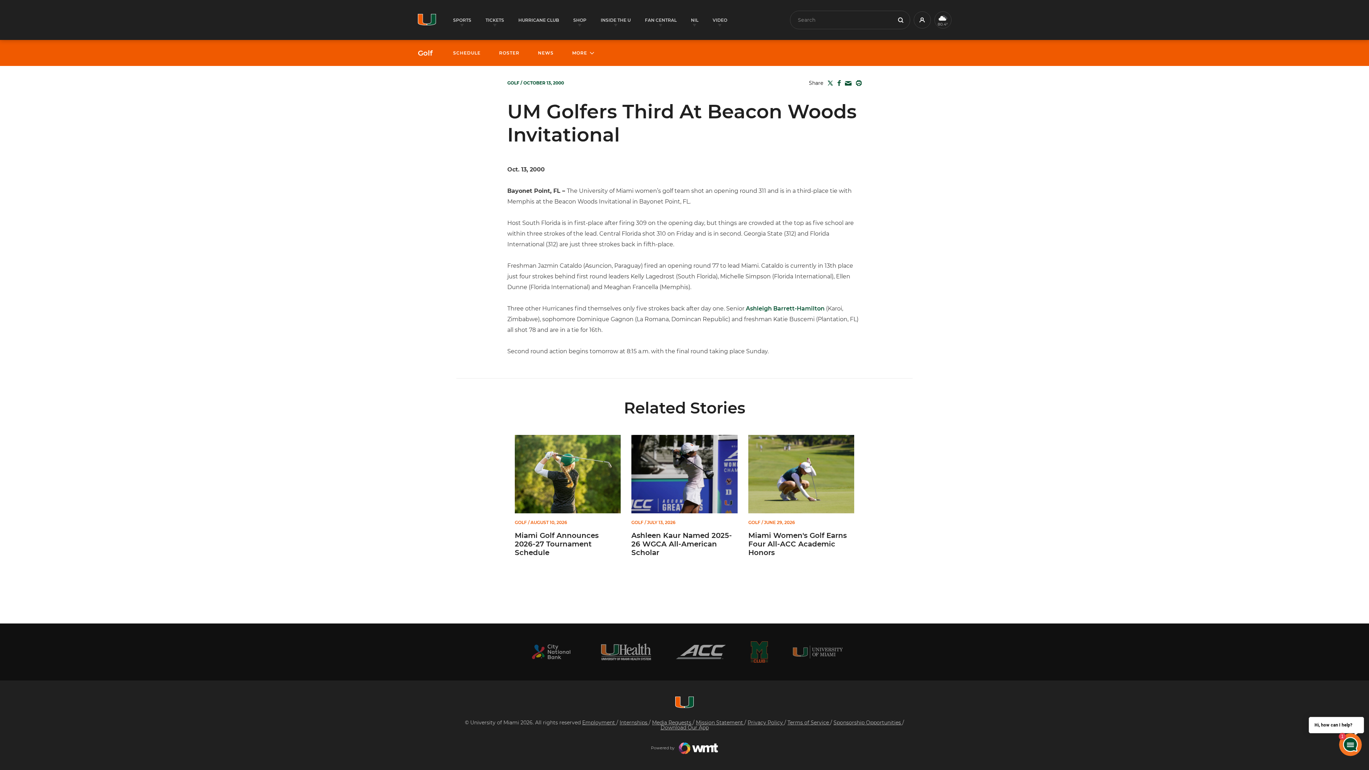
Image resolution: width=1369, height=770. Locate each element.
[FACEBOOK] (838, 83)
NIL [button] (694, 20)
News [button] (546, 53)
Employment (599, 722)
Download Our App (685, 727)
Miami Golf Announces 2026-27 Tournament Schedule (557, 544)
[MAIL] (847, 83)
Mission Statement (720, 722)
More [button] (579, 53)
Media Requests (672, 722)
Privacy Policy (766, 722)
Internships (634, 722)
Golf (425, 53)
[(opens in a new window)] (551, 651)
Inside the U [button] (616, 20)
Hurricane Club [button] (538, 20)
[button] (922, 20)
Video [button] (720, 20)
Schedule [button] (467, 53)
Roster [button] (509, 53)
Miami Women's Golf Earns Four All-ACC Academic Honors (797, 544)
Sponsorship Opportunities (868, 722)
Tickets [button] (495, 20)
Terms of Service (809, 722)
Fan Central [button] (661, 20)
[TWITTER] (829, 83)
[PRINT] (857, 83)
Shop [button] (579, 20)
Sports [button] (462, 20)
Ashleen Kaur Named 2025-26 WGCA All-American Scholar (681, 544)
